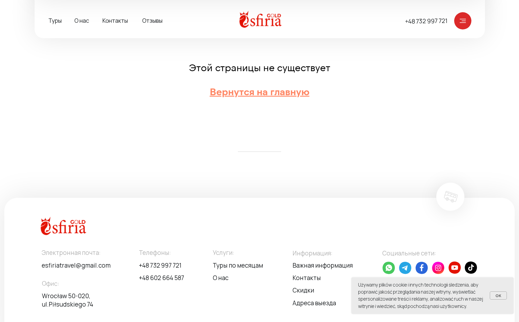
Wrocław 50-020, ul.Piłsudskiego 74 (67, 300)
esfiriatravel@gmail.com (76, 265)
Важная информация (322, 265)
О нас (81, 20)
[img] (264, 20)
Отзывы (152, 20)
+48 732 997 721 (426, 21)
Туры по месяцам (238, 265)
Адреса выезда (314, 303)
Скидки (303, 290)
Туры (55, 20)
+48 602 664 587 (161, 278)
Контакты (115, 20)
